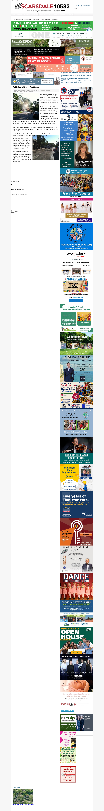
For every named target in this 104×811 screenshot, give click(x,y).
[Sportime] (76, 613)
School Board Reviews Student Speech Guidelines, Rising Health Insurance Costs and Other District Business (76, 81)
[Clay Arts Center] (52, 59)
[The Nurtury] (52, 67)
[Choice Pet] (52, 26)
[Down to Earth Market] (68, 755)
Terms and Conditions (41, 809)
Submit (12, 212)
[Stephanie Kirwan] (84, 722)
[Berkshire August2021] (52, 51)
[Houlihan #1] (52, 35)
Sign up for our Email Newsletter (83, 5)
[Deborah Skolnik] (68, 722)
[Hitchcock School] (76, 290)
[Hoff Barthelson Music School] (76, 450)
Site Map (48, 809)
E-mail (18, 189)
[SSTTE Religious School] (76, 423)
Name (14, 184)
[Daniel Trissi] (76, 559)
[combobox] (82, 10)
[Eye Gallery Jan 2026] (76, 263)
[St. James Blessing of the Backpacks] (76, 127)
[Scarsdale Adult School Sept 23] (76, 236)
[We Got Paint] (76, 477)
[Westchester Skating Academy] (76, 100)
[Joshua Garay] (76, 368)
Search (76, 8)
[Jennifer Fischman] (76, 154)
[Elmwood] (76, 343)
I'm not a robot (16, 211)
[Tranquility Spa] (76, 693)
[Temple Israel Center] (76, 395)
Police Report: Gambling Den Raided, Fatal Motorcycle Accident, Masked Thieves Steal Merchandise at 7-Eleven (76, 73)
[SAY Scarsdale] (76, 531)
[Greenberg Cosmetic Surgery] (76, 667)
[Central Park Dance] (76, 209)
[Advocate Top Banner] (35, 81)
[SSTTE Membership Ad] (76, 182)
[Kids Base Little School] (76, 318)
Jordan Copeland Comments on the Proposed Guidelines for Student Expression (75, 78)
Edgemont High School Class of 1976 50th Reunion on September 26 (76, 76)
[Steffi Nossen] (76, 586)
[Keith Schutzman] (52, 43)
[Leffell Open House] (76, 640)
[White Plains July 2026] (76, 504)
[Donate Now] (68, 774)
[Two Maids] (68, 738)
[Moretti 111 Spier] (35, 75)
